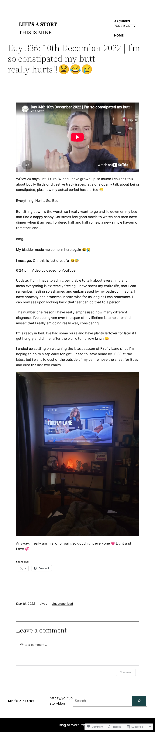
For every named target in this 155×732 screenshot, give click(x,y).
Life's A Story (38, 24)
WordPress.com (83, 725)
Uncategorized (62, 603)
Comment (126, 672)
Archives (122, 21)
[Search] (139, 701)
